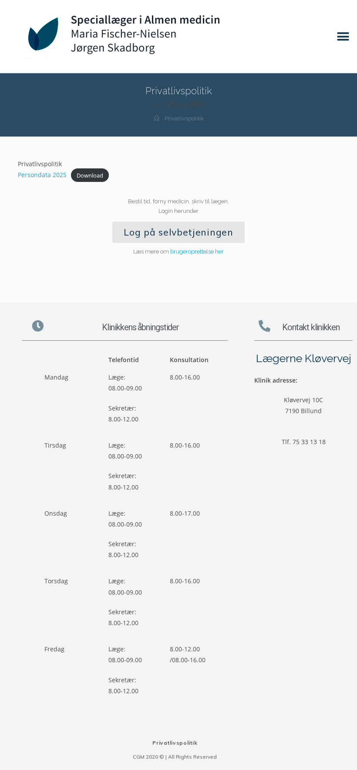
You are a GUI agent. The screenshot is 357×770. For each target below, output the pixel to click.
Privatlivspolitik (174, 742)
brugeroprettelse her (197, 251)
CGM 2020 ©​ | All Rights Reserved (175, 756)
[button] (343, 36)
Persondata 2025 (42, 175)
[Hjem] (156, 118)
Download (90, 175)
